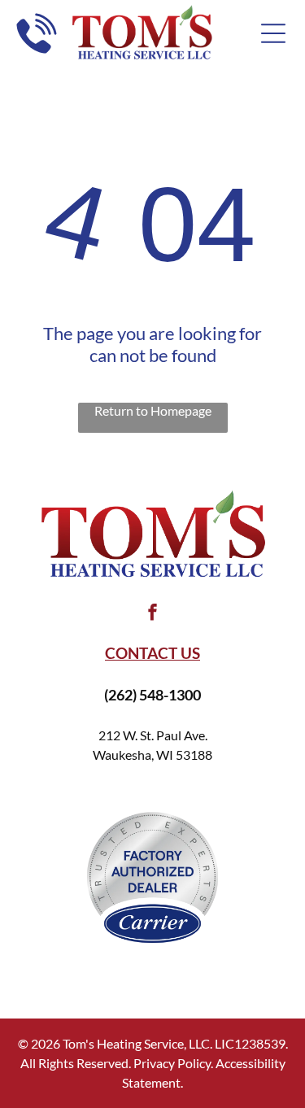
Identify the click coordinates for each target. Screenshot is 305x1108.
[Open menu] (273, 33)
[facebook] (153, 615)
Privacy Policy (172, 1063)
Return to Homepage (152, 410)
